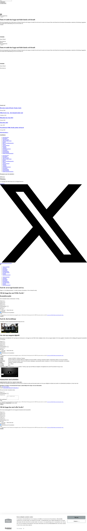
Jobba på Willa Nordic (7, 140)
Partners (4, 144)
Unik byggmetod (6, 145)
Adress (1, 302)
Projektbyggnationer (7, 148)
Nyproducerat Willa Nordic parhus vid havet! (12, 127)
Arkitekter (5, 147)
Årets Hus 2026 (6, 139)
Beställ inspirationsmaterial (8, 153)
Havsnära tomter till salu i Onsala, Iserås (10, 108)
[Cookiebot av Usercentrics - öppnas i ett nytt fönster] (8, 528)
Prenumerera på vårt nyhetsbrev (8, 312)
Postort (1, 304)
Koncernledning (6, 152)
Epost (1, 177)
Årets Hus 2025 (4, 122)
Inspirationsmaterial (6, 274)
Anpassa (76, 521)
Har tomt (2, 308)
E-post (1, 307)
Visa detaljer (19, 528)
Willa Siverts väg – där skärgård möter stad (11, 112)
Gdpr (1, 313)
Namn (1, 176)
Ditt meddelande (3, 399)
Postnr (1, 303)
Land (1, 417)
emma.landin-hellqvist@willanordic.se (11, 387)
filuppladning (3, 403)
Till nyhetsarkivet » (4, 132)
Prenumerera (2, 311)
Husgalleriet (5, 138)
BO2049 (4, 146)
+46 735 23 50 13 (5, 386)
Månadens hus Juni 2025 (6, 117)
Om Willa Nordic (6, 272)
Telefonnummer (3, 306)
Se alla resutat (3, 3)
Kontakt (4, 142)
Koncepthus (5, 150)
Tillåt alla (76, 517)
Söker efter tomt (10, 310)
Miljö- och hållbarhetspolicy (8, 143)
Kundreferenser (6, 151)
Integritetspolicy (6, 137)
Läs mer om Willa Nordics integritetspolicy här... (55, 355)
